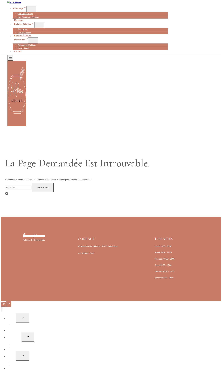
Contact (17, 51)
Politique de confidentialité (34, 240)
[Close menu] (1, 309)
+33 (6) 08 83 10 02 (86, 253)
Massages (18, 20)
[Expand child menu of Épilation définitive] (39, 25)
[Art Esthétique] (14, 2)
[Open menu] (10, 58)
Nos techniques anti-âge (28, 17)
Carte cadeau (23, 48)
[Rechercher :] (18, 187)
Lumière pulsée (24, 32)
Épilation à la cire (22, 36)
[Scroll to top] (3, 304)
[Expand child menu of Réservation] (33, 40)
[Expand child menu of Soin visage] (31, 9)
